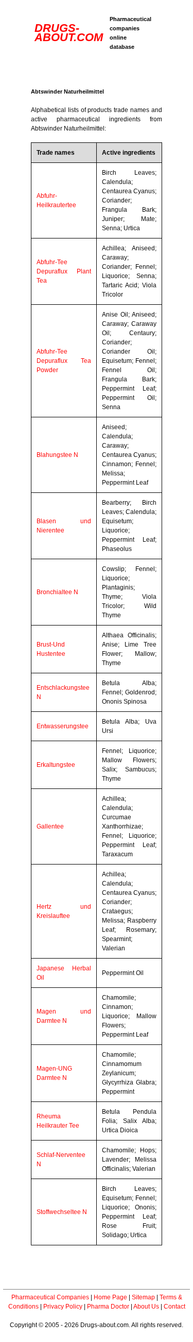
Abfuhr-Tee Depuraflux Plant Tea (64, 271)
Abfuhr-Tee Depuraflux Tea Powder (64, 361)
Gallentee (50, 826)
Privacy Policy (62, 1306)
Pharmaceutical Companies (50, 1297)
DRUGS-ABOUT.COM (68, 33)
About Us (146, 1306)
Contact (174, 1306)
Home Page (110, 1297)
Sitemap (143, 1297)
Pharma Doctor (108, 1306)
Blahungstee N (57, 454)
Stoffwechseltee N (62, 1212)
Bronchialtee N (57, 592)
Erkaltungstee (56, 764)
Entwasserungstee (63, 726)
